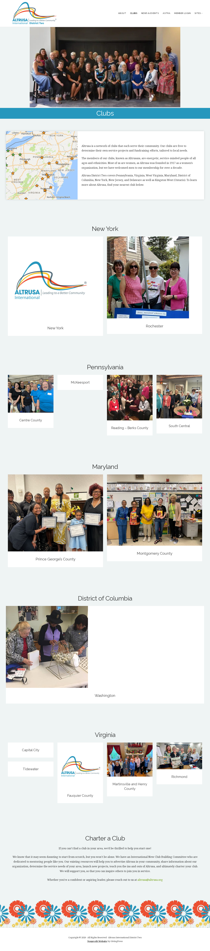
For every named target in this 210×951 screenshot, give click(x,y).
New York (55, 328)
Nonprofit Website (97, 941)
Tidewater (31, 769)
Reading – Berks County (129, 428)
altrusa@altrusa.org (150, 880)
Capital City (30, 750)
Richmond (179, 777)
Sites (198, 13)
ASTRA (166, 13)
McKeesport (80, 382)
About (122, 13)
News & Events (150, 13)
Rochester (154, 326)
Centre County (30, 420)
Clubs (133, 13)
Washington (105, 695)
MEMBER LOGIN (182, 13)
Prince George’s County (55, 559)
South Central (179, 426)
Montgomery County (154, 553)
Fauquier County (80, 796)
